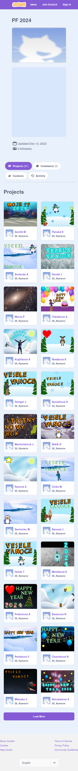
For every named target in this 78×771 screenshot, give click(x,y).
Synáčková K (60, 402)
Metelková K (59, 571)
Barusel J (57, 529)
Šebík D (56, 444)
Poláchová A (22, 614)
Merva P (19, 316)
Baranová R (59, 614)
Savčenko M (22, 529)
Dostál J (57, 274)
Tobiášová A (59, 316)
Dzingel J (20, 402)
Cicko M (57, 486)
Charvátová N (60, 656)
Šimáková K (59, 359)
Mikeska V (21, 699)
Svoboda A (21, 274)
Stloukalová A (60, 699)
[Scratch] (19, 4)
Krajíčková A (22, 359)
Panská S (57, 232)
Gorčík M (20, 232)
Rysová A (20, 486)
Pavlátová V (22, 656)
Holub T (19, 571)
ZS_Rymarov (21, 236)
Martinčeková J (24, 444)
